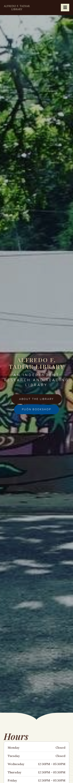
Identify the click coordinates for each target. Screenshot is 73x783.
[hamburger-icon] (65, 7)
